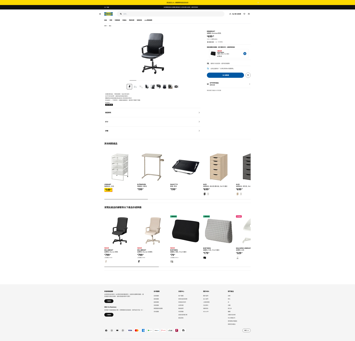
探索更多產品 (231, 324)
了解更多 (109, 301)
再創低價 (131, 20)
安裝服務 (156, 305)
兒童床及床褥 (231, 315)
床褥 (229, 296)
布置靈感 (117, 20)
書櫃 (229, 311)
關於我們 (205, 296)
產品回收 (180, 318)
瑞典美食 (139, 20)
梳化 (229, 299)
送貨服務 (156, 296)
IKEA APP (206, 311)
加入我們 (205, 299)
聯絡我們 (180, 308)
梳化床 (230, 308)
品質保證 (180, 305)
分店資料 (205, 305)
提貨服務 (156, 299)
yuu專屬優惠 (148, 20)
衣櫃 (229, 305)
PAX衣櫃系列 (231, 318)
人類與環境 (206, 302)
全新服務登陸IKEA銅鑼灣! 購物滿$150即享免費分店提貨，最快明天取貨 (181, 7)
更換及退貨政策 (182, 299)
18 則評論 (220, 42)
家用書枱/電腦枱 (232, 321)
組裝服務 (156, 302)
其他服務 (156, 311)
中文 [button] (245, 330)
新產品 (124, 20)
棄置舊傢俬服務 (158, 308)
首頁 (105, 26)
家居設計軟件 (182, 302)
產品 (110, 26)
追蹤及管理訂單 (182, 315)
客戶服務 (180, 296)
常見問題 (180, 311)
